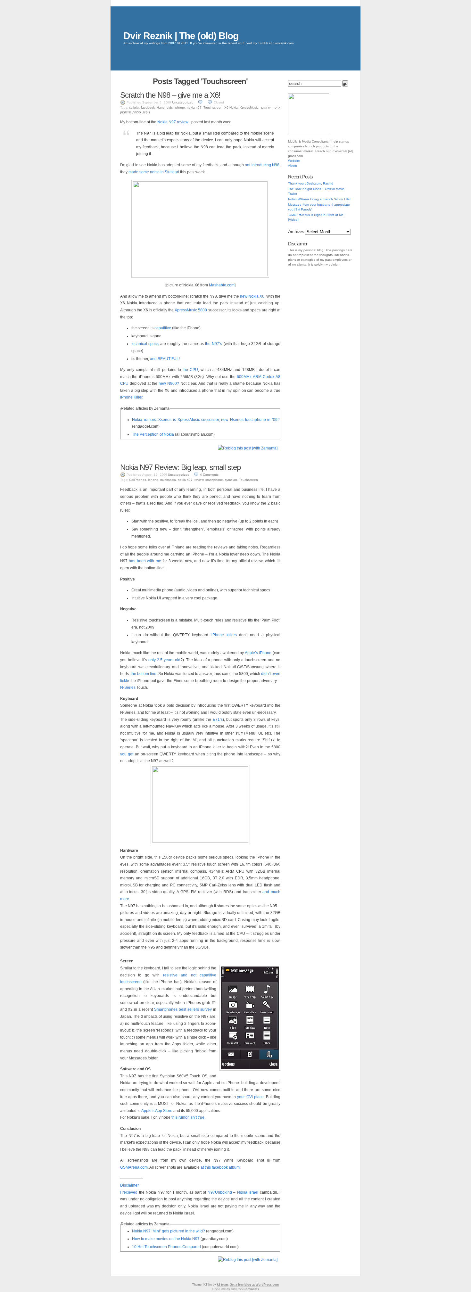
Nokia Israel (247, 1192)
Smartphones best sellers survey (183, 1009)
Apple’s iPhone (258, 653)
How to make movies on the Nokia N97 (166, 1239)
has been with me (145, 561)
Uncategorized (183, 102)
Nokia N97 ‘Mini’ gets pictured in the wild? (168, 1231)
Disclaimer (129, 1185)
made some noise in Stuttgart (153, 172)
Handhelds (165, 107)
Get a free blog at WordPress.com (254, 1284)
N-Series (128, 687)
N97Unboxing (220, 1192)
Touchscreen (212, 107)
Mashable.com (222, 285)
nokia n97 (194, 107)
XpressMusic (249, 107)
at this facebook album (220, 1167)
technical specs (145, 344)
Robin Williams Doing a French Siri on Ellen (319, 199)
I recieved (128, 1192)
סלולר (137, 112)
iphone (180, 107)
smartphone (214, 479)
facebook (148, 107)
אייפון (276, 107)
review (198, 479)
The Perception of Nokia (153, 434)
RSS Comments (247, 1289)
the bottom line (143, 673)
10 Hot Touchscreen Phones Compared (166, 1247)
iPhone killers (223, 635)
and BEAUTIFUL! (165, 359)
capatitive (162, 328)
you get (126, 754)
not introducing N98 (262, 165)
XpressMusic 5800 (191, 310)
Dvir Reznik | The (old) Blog (180, 35)
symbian (231, 479)
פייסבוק (125, 112)
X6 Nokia (231, 107)
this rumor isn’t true (187, 1117)
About (292, 165)
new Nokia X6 (252, 296)
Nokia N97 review (172, 122)
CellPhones (137, 479)
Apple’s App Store (156, 1110)
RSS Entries (221, 1289)
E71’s (218, 719)
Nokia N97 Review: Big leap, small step (180, 467)
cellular (134, 107)
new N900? (169, 383)
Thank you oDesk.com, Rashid (310, 183)
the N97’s (213, 344)
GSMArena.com (134, 1167)
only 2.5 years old (164, 660)
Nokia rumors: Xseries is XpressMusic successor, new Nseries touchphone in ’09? (206, 419)
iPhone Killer (131, 397)
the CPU (190, 369)
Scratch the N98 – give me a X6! (170, 95)
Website (294, 160)
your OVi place (250, 1097)
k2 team (222, 1284)
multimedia (168, 479)
